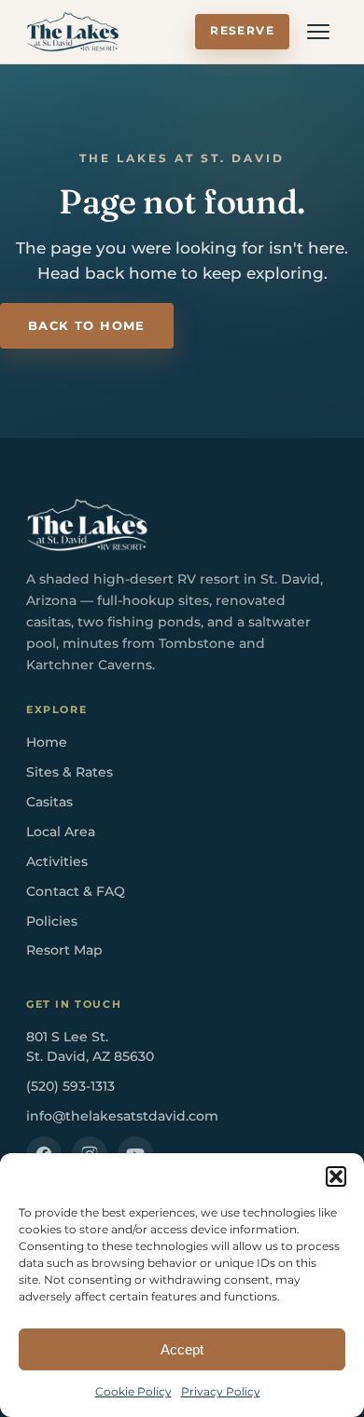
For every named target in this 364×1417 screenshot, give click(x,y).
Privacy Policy (220, 1391)
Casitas (49, 801)
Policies (51, 921)
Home (46, 742)
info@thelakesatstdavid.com (122, 1115)
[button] (336, 1176)
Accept (182, 1349)
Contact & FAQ (75, 891)
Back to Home (87, 326)
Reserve (242, 30)
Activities (57, 861)
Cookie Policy (133, 1391)
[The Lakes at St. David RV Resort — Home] (72, 31)
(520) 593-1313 (70, 1086)
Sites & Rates (69, 771)
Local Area (60, 831)
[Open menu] (318, 31)
